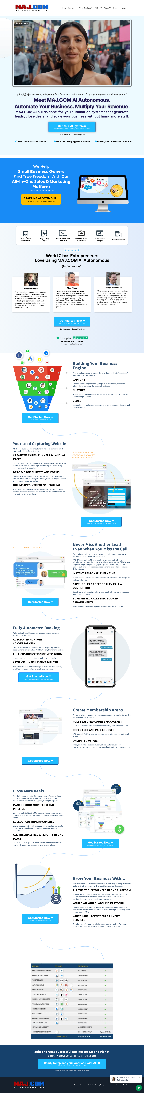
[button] (75, 8)
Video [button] (98, 8)
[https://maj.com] (32, 8)
